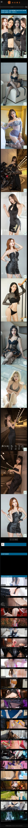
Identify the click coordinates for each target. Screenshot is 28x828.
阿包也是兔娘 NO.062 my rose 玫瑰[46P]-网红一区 (11, 647)
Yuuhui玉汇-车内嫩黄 (5, 729)
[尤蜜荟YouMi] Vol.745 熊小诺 (7, 780)
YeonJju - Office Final (5, 596)
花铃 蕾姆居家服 (4, 637)
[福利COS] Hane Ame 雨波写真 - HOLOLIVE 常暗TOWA (12, 810)
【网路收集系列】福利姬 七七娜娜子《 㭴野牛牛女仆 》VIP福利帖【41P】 (14, 698)
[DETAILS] (2, 544)
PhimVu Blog (14, 2)
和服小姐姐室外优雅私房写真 (7, 627)
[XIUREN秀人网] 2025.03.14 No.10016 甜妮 (10, 688)
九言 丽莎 (3, 770)
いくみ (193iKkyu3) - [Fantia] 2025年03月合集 (10, 607)
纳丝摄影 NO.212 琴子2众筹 (7, 719)
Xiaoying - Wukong (5, 749)
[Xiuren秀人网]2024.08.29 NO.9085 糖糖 (9, 678)
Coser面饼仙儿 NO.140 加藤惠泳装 (8, 668)
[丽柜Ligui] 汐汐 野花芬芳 (6, 800)
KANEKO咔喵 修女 (5, 658)
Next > (16, 539)
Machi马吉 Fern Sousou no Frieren (8, 709)
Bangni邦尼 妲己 (4, 617)
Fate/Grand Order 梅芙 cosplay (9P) (8, 760)
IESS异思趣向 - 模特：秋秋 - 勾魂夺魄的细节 (10, 739)
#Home (12, 7)
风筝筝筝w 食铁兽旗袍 (5, 790)
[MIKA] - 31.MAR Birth (5, 586)
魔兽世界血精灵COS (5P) (6, 821)
